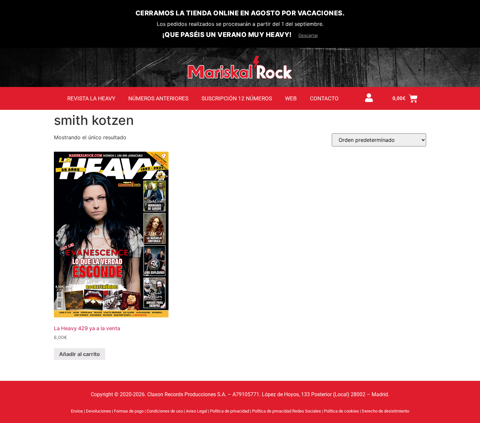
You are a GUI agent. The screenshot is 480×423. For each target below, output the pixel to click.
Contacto (324, 98)
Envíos (77, 411)
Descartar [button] (308, 35)
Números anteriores (158, 98)
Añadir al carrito (79, 354)
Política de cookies (342, 411)
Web (291, 98)
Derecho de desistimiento (385, 411)
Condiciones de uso (165, 411)
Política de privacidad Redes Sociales (287, 411)
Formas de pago (129, 411)
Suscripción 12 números (236, 98)
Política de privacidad (230, 411)
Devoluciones (98, 411)
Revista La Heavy (91, 98)
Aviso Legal (197, 411)
